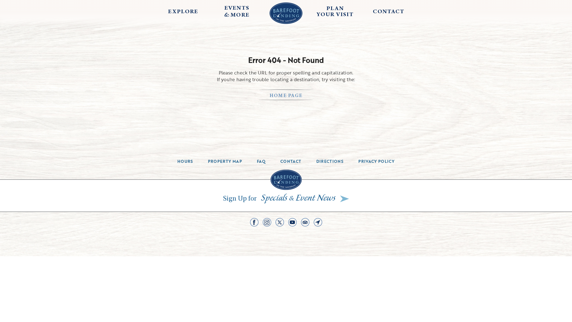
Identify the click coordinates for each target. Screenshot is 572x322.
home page (286, 96)
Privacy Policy (376, 161)
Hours (185, 161)
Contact (290, 161)
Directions (330, 161)
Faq (261, 161)
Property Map (225, 161)
